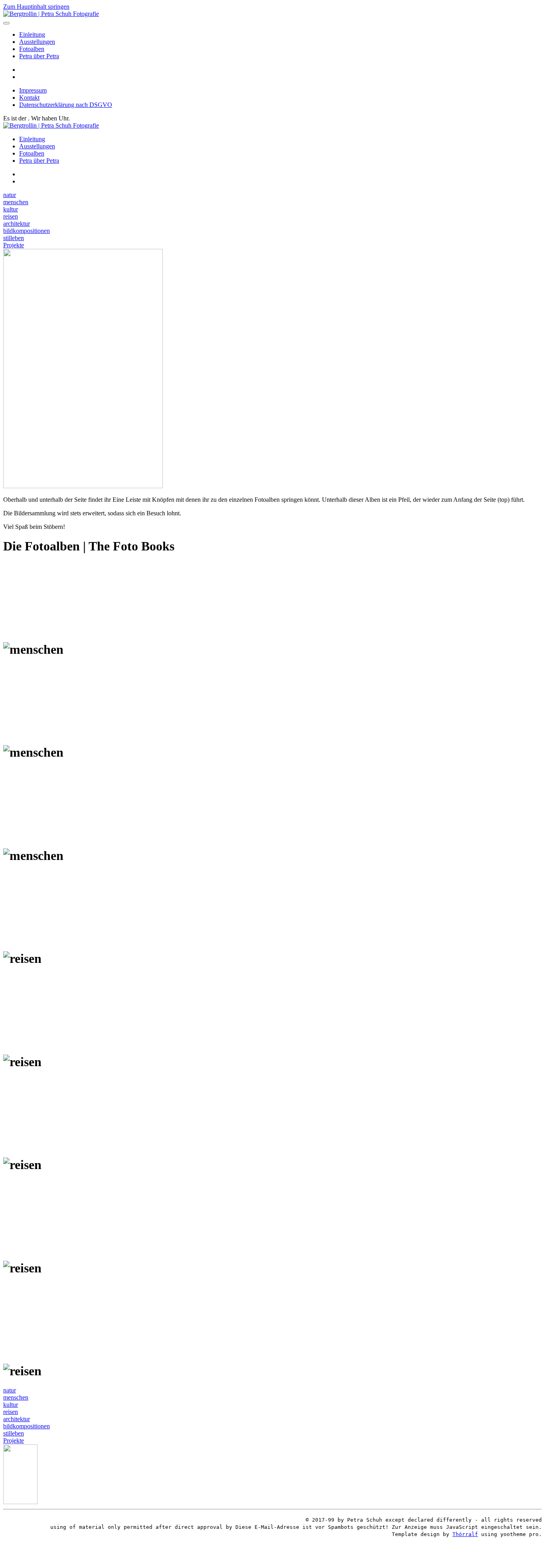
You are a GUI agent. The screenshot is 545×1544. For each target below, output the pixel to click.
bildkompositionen (26, 230)
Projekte (13, 245)
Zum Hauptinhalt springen (36, 6)
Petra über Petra (39, 56)
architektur (16, 223)
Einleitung (32, 34)
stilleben (13, 238)
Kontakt (29, 97)
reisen (10, 216)
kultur (10, 209)
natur (9, 194)
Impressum (33, 90)
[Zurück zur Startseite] (51, 13)
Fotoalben (31, 48)
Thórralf (465, 1534)
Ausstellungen (37, 41)
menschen (15, 202)
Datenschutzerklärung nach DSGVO (65, 104)
